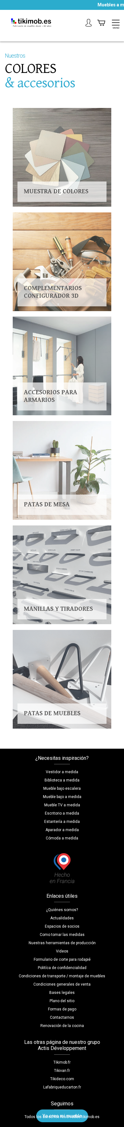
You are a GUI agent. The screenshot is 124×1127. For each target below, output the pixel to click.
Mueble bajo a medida (62, 797)
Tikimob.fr (62, 1062)
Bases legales (62, 992)
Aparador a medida (62, 830)
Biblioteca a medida (62, 780)
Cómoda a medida (62, 838)
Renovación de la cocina (62, 1026)
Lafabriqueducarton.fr (62, 1087)
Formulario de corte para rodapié (62, 959)
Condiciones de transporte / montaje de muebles (62, 976)
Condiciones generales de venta (62, 984)
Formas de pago (62, 1009)
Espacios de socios (62, 926)
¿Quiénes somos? (62, 910)
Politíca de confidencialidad (62, 968)
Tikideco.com (62, 1079)
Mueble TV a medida (62, 805)
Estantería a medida (62, 821)
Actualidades (62, 918)
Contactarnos (62, 1017)
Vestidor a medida (62, 772)
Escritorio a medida (62, 813)
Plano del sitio (62, 1001)
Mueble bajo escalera (62, 788)
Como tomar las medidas (62, 934)
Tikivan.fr (62, 1070)
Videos (62, 951)
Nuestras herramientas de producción (62, 943)
